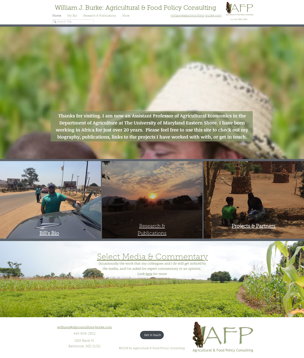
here (149, 273)
